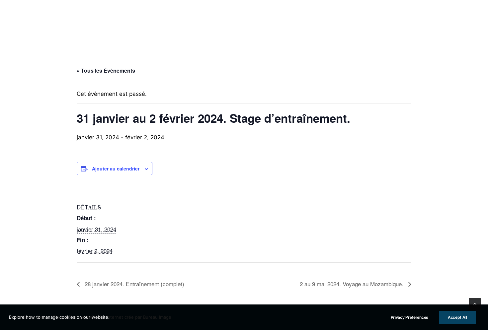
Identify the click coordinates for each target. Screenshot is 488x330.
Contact (464, 23)
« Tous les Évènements (106, 70)
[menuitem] (21, 23)
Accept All (457, 317)
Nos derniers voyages (413, 23)
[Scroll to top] (475, 303)
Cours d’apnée (64, 23)
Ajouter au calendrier (115, 168)
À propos (22, 23)
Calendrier (358, 23)
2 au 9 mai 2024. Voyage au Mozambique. (352, 284)
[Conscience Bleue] (244, 23)
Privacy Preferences (409, 317)
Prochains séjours (119, 23)
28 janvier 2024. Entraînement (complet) (133, 284)
